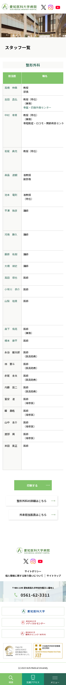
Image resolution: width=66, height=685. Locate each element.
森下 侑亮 (11, 329)
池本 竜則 (11, 195)
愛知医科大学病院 (19, 7)
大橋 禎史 (11, 266)
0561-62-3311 (35, 595)
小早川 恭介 (12, 289)
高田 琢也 (11, 277)
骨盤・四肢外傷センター (37, 107)
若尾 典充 (11, 151)
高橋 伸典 (11, 87)
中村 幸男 (11, 115)
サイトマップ (54, 575)
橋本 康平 (11, 340)
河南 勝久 (11, 234)
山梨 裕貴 (11, 301)
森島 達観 (11, 175)
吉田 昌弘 (11, 99)
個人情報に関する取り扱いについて (24, 575)
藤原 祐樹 (11, 254)
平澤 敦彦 (11, 210)
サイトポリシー (33, 571)
